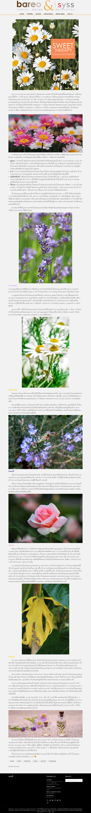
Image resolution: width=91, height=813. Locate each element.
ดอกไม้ (19, 761)
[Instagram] (58, 800)
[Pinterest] (55, 800)
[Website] (48, 803)
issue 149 (43, 761)
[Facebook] (48, 800)
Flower (35, 761)
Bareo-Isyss (27, 761)
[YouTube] (53, 800)
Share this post (14, 766)
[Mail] (60, 800)
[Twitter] (50, 800)
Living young (52, 761)
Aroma (12, 761)
